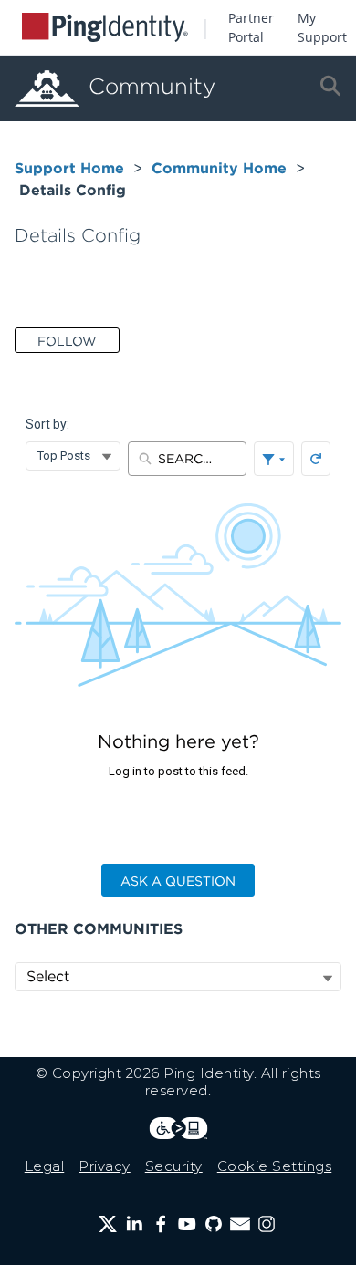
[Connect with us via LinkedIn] (134, 1224)
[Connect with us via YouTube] (187, 1224)
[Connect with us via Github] (214, 1224)
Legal (45, 1166)
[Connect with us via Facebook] (161, 1224)
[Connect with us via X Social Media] (108, 1224)
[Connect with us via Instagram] (267, 1224)
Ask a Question (178, 881)
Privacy (105, 1166)
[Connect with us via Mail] (240, 1224)
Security (174, 1166)
